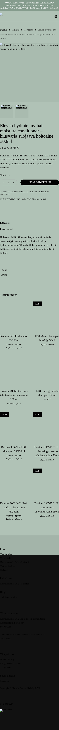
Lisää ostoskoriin (40, 182)
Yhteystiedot (5, 558)
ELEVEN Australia (18, 192)
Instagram (4, 681)
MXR (37, 688)
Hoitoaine (28, 29)
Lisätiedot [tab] (6, 229)
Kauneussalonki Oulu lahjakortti (14, 562)
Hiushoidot (44, 192)
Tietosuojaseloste (7, 566)
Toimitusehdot (6, 554)
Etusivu (3, 29)
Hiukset (15, 29)
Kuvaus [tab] (5, 222)
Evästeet (4, 570)
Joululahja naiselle (8, 597)
